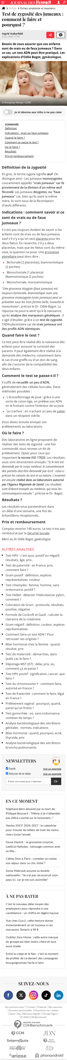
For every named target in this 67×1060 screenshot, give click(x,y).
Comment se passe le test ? (22, 142)
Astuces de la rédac (19, 774)
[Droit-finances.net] (49, 1040)
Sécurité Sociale (38, 533)
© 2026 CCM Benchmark (34, 1017)
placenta (42, 239)
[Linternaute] (18, 1041)
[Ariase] (18, 1055)
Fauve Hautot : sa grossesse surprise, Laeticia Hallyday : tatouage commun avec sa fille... (33, 847)
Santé (11, 769)
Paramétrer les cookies (46, 1010)
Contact (32, 1007)
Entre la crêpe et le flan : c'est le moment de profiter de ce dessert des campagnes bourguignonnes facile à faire (32, 958)
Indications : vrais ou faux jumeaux (26, 133)
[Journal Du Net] (49, 1033)
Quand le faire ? (15, 137)
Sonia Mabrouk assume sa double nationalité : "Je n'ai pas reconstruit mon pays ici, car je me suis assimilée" (32, 875)
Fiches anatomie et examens (37, 8)
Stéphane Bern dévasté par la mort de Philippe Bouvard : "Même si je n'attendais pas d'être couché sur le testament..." (33, 813)
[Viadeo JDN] (49, 1048)
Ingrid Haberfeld (12, 33)
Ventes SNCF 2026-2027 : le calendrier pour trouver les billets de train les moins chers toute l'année (32, 830)
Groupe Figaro (50, 1014)
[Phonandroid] (49, 1055)
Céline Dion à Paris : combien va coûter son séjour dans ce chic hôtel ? (31, 861)
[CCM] (18, 1033)
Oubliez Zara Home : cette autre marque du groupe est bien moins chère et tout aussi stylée (32, 942)
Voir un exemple (52, 769)
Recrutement (55, 1007)
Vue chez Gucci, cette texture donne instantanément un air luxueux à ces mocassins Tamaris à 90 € (29, 925)
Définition (11, 128)
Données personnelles (20, 1010)
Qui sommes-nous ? (15, 1007)
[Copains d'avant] (18, 1048)
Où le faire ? (12, 147)
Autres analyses (18, 549)
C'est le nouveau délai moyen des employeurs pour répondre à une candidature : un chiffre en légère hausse (32, 909)
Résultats (10, 151)
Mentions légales (32, 1014)
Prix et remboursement (19, 156)
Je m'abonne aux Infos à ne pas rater (38, 112)
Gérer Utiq (15, 1014)
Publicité (42, 1007)
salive (61, 411)
